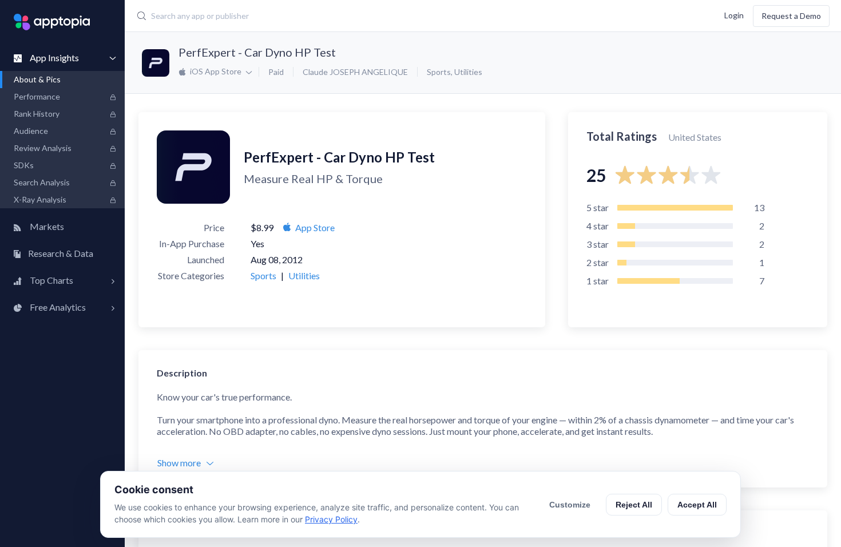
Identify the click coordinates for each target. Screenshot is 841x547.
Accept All (697, 504)
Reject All (634, 504)
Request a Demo (791, 16)
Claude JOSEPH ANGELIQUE (355, 72)
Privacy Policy (331, 519)
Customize (569, 504)
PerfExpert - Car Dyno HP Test (257, 52)
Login (734, 14)
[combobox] (355, 16)
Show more (179, 462)
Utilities (468, 72)
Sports (439, 72)
